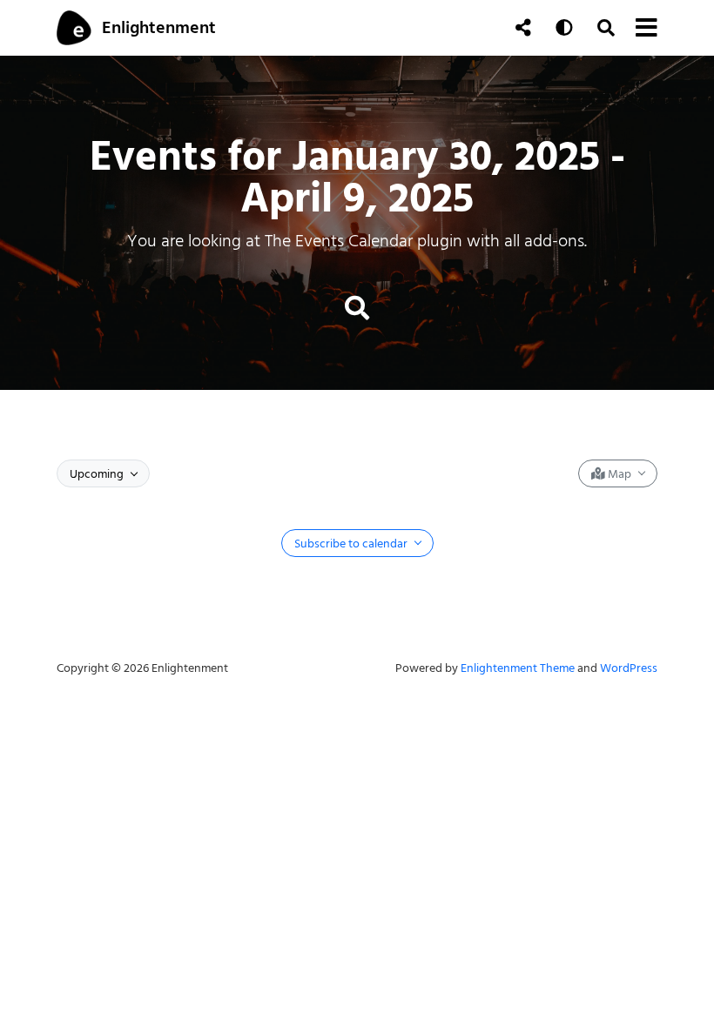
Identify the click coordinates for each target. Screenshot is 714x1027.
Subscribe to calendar (352, 543)
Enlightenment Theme (518, 668)
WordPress (628, 668)
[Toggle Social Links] (523, 28)
